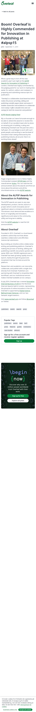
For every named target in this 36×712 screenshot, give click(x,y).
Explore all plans (18, 401)
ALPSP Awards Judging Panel (10, 115)
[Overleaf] (7, 3)
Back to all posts (8, 11)
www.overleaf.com (11, 299)
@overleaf (30, 299)
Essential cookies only (10, 709)
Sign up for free (18, 396)
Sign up (19, 341)
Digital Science (24, 291)
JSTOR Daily (22, 181)
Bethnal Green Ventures (10, 293)
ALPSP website (25, 190)
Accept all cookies (25, 710)
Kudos (14, 183)
